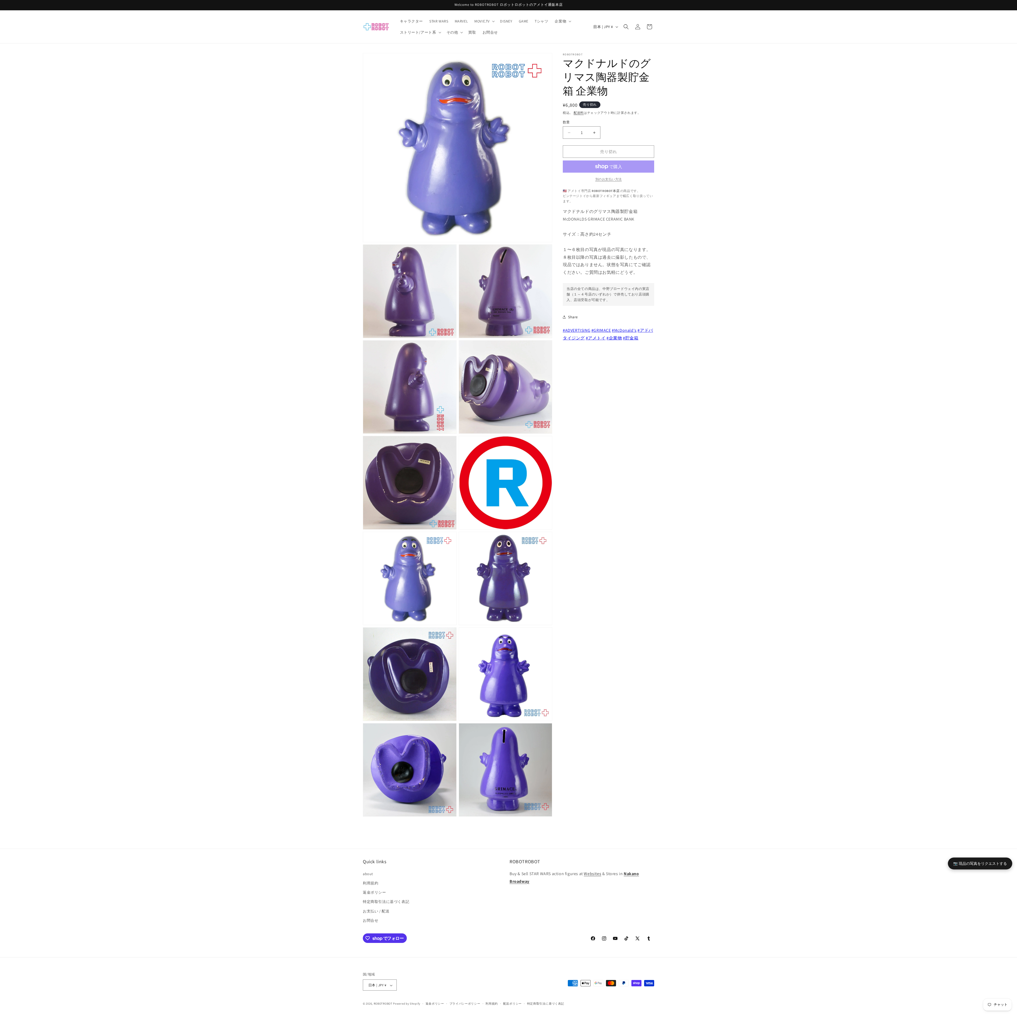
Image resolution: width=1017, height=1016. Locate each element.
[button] (484, 21)
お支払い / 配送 (376, 910)
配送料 (579, 113)
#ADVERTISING (576, 330)
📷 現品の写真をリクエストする (980, 863)
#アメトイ (596, 338)
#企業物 (614, 338)
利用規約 (370, 882)
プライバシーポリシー (464, 1003)
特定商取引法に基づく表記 (386, 901)
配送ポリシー (512, 1003)
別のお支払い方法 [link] (608, 179)
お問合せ (370, 920)
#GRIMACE (601, 330)
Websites (592, 873)
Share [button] (573, 317)
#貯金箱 (630, 338)
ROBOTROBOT (383, 1004)
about (368, 873)
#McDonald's (624, 330)
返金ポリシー (374, 892)
